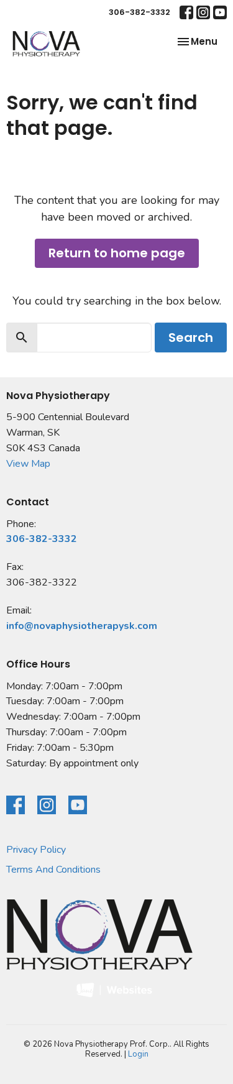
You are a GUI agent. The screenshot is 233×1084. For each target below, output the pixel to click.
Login (138, 1054)
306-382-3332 (139, 12)
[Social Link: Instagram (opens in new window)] (203, 12)
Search (190, 337)
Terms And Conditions (53, 869)
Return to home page (116, 253)
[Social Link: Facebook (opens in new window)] (186, 12)
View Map (28, 464)
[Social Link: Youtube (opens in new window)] (220, 12)
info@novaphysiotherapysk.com (81, 626)
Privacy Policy (36, 850)
